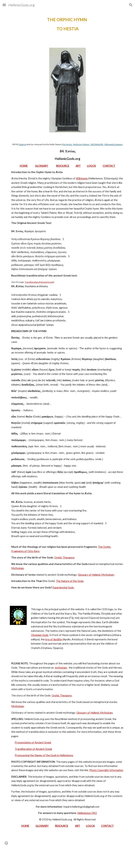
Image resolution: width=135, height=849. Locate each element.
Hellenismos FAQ (87, 812)
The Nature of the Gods (69, 581)
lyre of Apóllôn (53, 639)
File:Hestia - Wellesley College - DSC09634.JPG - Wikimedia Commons (92, 144)
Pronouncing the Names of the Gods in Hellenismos (44, 755)
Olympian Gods (39, 635)
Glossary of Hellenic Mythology (96, 574)
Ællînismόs (82, 178)
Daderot (22, 144)
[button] (4, 5)
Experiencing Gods (63, 587)
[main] (67, 24)
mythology (61, 667)
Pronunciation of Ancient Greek (33, 742)
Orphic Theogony (64, 557)
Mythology (17, 568)
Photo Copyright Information (106, 770)
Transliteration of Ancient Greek (39, 282)
